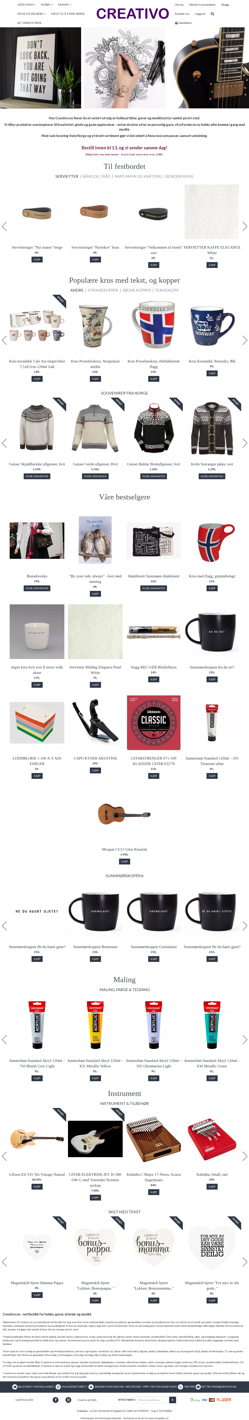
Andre (77, 290)
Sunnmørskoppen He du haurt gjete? (37, 947)
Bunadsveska (37, 576)
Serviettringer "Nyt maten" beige (37, 247)
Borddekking (180, 176)
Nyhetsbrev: (127, 1399)
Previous (4, 226)
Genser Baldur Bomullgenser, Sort (153, 464)
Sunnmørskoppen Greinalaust (154, 947)
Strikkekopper (103, 290)
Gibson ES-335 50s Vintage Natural (37, 1174)
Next (245, 226)
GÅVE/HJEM (25, 4)
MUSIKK (63, 4)
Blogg (225, 4)
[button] (56, 1400)
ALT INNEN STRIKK (29, 22)
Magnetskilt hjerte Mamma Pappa (37, 1283)
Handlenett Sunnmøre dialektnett (153, 576)
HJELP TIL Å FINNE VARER (67, 13)
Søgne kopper (136, 290)
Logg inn (200, 13)
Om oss (179, 4)
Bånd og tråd (96, 176)
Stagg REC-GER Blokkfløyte (154, 667)
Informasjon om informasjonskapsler (100, 1418)
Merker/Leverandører (202, 4)
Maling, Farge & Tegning (125, 989)
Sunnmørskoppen (124, 875)
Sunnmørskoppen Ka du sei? (212, 667)
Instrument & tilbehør (124, 1103)
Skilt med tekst (124, 1211)
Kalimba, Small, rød (212, 1174)
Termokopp (167, 290)
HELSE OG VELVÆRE (30, 13)
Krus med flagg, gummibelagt (212, 576)
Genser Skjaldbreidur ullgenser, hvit (37, 464)
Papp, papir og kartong (138, 176)
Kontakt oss (182, 13)
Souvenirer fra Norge (124, 393)
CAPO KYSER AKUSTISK (95, 758)
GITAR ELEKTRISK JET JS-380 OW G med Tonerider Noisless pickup (95, 1180)
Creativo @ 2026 (86, 1399)
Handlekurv (185, 22)
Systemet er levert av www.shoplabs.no (146, 1418)
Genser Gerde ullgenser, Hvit (95, 464)
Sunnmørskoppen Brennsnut (95, 947)
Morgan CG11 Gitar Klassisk (124, 849)
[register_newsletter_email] (172, 1400)
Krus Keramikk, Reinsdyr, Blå (212, 361)
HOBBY (46, 4)
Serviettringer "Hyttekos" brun (95, 247)
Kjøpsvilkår (24, 1399)
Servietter (66, 176)
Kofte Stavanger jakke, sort (212, 464)
